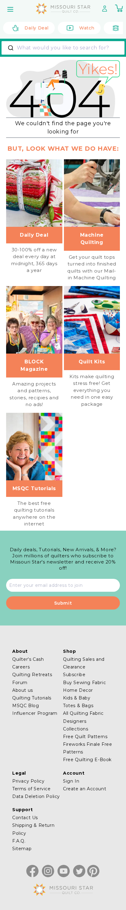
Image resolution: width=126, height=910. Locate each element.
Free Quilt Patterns (85, 736)
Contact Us (25, 817)
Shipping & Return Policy (33, 829)
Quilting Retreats (32, 674)
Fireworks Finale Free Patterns (87, 748)
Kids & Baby (77, 698)
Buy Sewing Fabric (84, 682)
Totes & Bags (78, 705)
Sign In (71, 781)
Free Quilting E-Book (87, 759)
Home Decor (78, 690)
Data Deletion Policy (36, 796)
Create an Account (84, 789)
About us (22, 690)
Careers (21, 667)
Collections (75, 729)
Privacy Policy (28, 781)
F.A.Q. (19, 841)
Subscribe (74, 674)
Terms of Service (31, 789)
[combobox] (63, 48)
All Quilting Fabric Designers (83, 717)
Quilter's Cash (28, 659)
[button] (11, 9)
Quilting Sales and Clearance (84, 663)
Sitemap (21, 848)
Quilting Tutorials (31, 698)
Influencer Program (34, 713)
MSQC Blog (25, 705)
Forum (20, 682)
